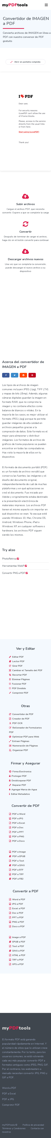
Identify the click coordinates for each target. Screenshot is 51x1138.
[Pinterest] (32, 375)
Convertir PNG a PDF (14, 573)
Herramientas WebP (13, 566)
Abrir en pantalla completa (27, 62)
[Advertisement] (25, 304)
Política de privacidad (33, 1125)
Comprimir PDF (11, 1105)
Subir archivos (25, 204)
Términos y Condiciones (14, 1128)
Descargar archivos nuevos (25, 259)
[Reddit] (23, 375)
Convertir (25, 232)
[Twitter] (14, 375)
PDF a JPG (8, 1099)
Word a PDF (9, 1088)
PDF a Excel (9, 1093)
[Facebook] (6, 375)
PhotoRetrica (9, 558)
